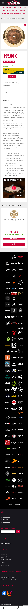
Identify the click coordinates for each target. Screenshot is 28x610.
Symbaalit (14, 18)
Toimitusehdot (6, 519)
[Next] (24, 227)
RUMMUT (9, 18)
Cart (16, 607)
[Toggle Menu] (3, 3)
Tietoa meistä (6, 517)
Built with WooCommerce (7, 604)
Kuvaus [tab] (5, 92)
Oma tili (3, 608)
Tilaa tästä (12, 76)
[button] (25, 25)
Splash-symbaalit (20, 18)
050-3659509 (6, 557)
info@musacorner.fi (6, 559)
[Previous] (3, 227)
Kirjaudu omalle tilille (6, 543)
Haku (10, 608)
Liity (18, 531)
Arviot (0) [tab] (5, 96)
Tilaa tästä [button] (14, 244)
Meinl (9, 85)
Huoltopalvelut (6, 522)
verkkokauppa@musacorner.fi (8, 577)
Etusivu (4, 18)
